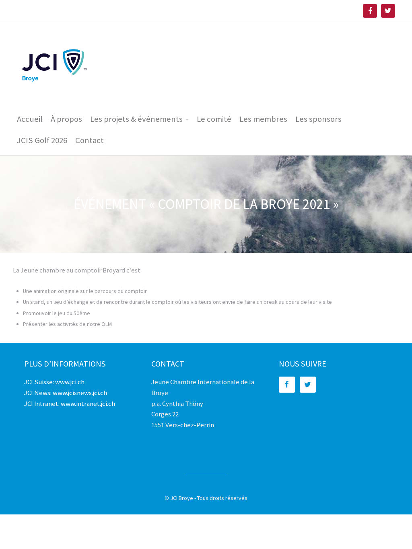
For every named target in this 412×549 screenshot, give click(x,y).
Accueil (30, 119)
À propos (66, 119)
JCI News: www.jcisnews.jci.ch (65, 392)
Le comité (214, 119)
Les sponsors (318, 119)
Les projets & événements (136, 119)
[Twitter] (308, 385)
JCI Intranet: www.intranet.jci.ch (69, 403)
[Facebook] (288, 385)
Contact (89, 140)
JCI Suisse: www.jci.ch (54, 381)
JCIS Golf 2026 (42, 140)
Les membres (263, 119)
